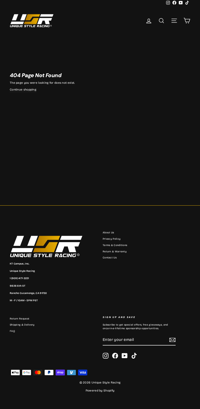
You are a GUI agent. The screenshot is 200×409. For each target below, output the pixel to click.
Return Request (19, 318)
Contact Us (110, 257)
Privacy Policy (111, 238)
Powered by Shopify (100, 390)
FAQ (12, 331)
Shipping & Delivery (22, 324)
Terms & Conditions (115, 245)
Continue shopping (23, 89)
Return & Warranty (115, 251)
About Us (108, 232)
